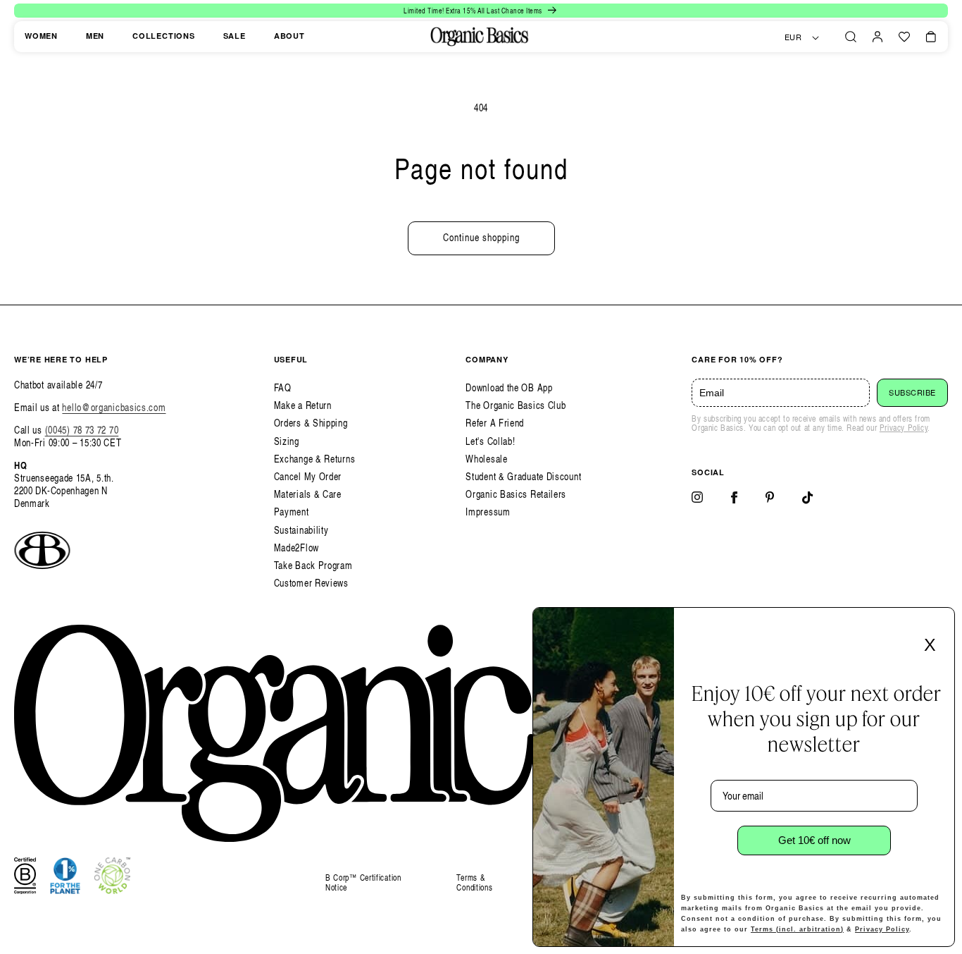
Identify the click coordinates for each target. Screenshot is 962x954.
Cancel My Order (308, 476)
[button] (850, 36)
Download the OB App (509, 387)
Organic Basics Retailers (516, 494)
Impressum (488, 511)
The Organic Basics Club (516, 405)
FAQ (283, 387)
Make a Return (303, 405)
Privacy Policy (903, 428)
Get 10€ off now (814, 840)
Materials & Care (308, 494)
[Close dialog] (939, 622)
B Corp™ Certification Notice (363, 883)
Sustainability (301, 530)
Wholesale (486, 458)
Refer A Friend (495, 422)
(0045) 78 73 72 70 (82, 429)
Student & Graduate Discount (523, 476)
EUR (793, 37)
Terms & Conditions (474, 882)
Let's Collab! (490, 441)
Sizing (286, 441)
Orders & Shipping (311, 422)
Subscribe (912, 393)
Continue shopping (481, 237)
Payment (291, 511)
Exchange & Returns (315, 458)
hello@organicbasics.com (113, 407)
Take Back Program (313, 565)
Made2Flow (296, 547)
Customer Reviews (311, 582)
